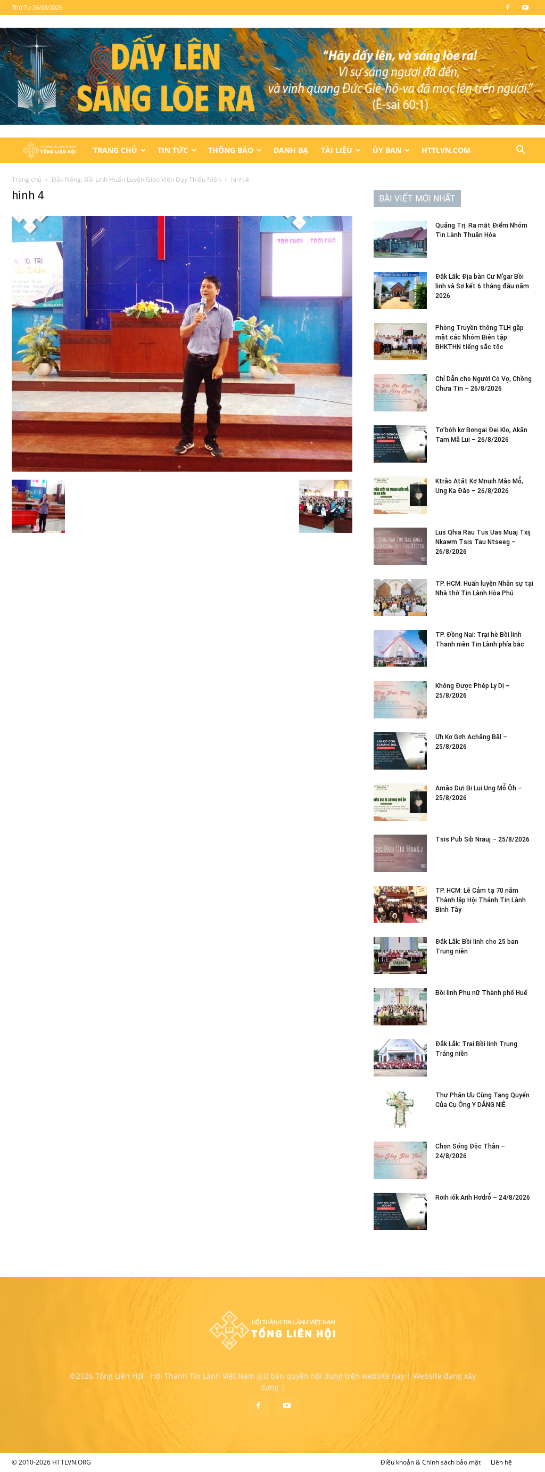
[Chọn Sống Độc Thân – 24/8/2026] (400, 1160)
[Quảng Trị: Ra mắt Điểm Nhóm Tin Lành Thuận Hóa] (400, 239)
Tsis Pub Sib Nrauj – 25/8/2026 (482, 839)
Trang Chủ (115, 150)
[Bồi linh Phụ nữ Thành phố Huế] (400, 1006)
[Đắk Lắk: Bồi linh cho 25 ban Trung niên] (400, 955)
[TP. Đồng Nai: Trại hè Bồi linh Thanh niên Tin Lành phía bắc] (400, 648)
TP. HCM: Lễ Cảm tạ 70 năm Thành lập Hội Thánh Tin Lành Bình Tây (480, 900)
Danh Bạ (291, 150)
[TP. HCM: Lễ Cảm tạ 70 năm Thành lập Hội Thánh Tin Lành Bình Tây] (400, 904)
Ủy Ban (387, 150)
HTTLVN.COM (446, 150)
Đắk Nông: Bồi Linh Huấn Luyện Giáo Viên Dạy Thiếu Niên (136, 179)
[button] (520, 151)
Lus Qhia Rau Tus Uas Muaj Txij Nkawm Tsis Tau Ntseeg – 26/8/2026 (483, 542)
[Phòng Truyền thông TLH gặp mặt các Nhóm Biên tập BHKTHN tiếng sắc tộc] (400, 341)
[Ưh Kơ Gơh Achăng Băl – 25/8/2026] (400, 751)
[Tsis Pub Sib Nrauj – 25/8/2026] (400, 853)
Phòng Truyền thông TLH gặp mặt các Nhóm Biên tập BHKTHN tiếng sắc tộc (479, 337)
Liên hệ (501, 1462)
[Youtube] (525, 7)
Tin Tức (173, 150)
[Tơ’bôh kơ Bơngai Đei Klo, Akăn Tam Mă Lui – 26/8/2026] (400, 444)
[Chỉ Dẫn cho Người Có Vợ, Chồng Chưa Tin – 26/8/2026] (400, 392)
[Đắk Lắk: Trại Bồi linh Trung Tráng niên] (400, 1058)
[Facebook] (508, 7)
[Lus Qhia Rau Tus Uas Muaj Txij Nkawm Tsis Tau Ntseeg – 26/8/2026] (400, 546)
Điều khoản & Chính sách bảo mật (431, 1462)
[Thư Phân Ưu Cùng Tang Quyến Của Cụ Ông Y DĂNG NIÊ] (400, 1109)
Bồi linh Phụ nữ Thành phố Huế (481, 993)
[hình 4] (182, 468)
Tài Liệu (336, 150)
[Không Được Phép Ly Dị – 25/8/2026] (400, 699)
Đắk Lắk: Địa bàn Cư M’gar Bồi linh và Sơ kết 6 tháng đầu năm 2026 (482, 286)
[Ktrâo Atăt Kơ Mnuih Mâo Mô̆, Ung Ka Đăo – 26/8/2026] (400, 495)
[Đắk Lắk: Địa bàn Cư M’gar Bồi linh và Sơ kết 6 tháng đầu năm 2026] (400, 290)
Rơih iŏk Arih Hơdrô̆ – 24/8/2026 (482, 1197)
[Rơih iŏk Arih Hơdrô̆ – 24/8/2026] (400, 1211)
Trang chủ (27, 179)
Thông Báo (230, 150)
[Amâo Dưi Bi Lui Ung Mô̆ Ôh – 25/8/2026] (400, 802)
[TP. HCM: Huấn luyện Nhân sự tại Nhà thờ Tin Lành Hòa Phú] (400, 597)
